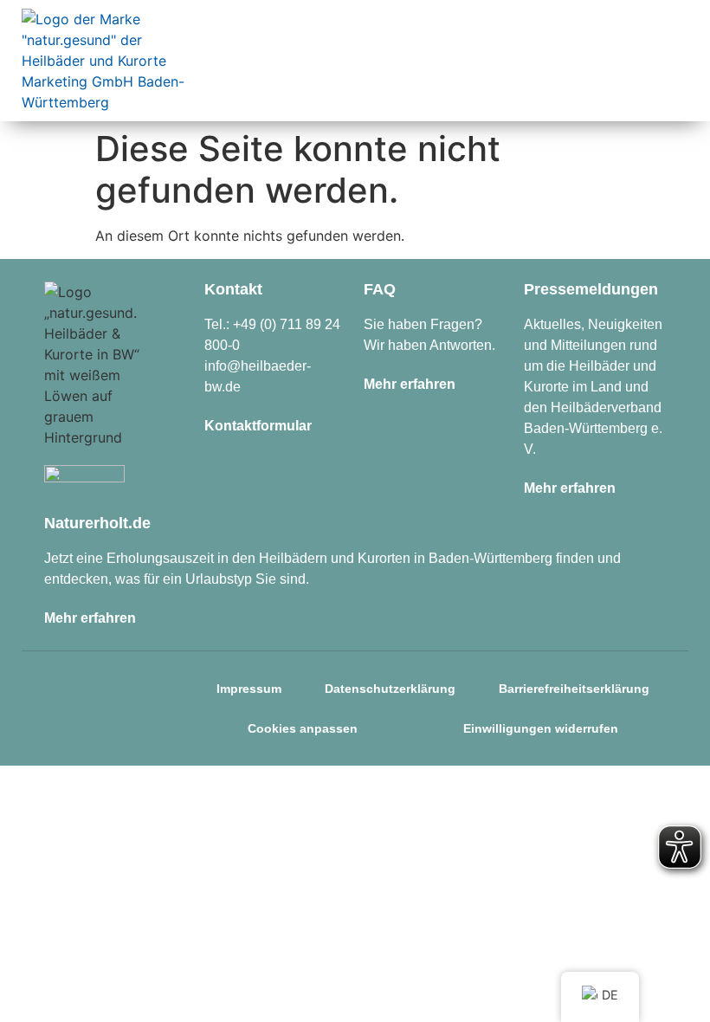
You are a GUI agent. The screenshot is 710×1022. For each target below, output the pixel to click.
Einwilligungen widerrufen (540, 728)
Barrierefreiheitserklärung (574, 688)
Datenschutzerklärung (390, 688)
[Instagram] (53, 708)
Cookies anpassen (303, 728)
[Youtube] (149, 708)
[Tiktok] (117, 708)
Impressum (248, 688)
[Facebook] (85, 708)
